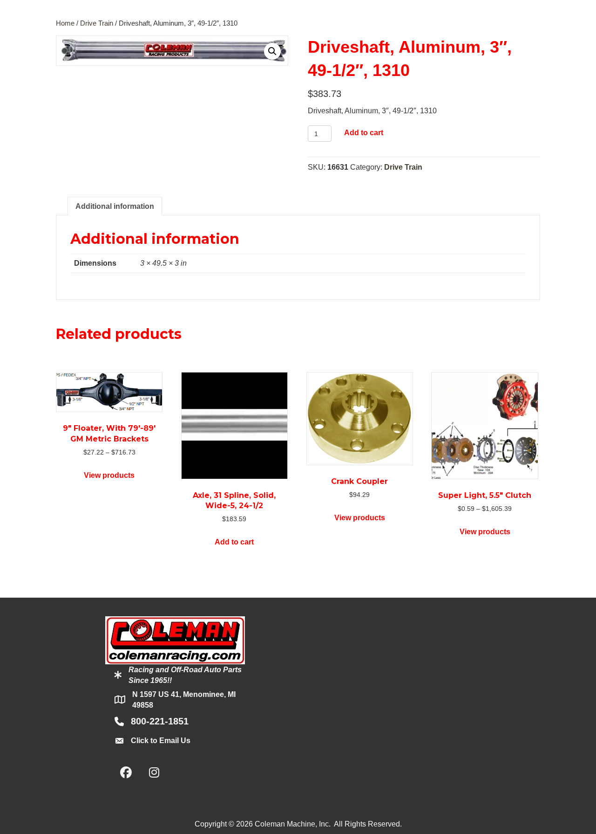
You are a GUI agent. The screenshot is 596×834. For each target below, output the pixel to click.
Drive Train (96, 23)
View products (109, 475)
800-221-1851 (160, 721)
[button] (272, 51)
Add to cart (363, 133)
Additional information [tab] (114, 206)
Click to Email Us (160, 740)
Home (65, 23)
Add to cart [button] (234, 542)
